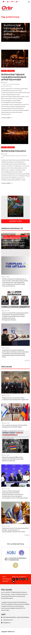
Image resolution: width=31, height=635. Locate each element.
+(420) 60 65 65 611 (8, 620)
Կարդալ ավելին (6, 117)
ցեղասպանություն (6, 86)
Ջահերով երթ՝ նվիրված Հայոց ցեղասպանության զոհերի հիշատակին (15, 31)
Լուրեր (4, 70)
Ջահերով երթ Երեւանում (13, 151)
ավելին (26, 360)
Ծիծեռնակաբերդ (10, 155)
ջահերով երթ (15, 84)
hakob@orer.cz (7, 622)
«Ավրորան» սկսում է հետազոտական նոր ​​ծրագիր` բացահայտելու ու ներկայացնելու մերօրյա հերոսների (15, 530)
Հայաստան (11, 70)
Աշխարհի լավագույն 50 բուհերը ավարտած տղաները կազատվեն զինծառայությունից (13, 459)
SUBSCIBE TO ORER (15, 221)
